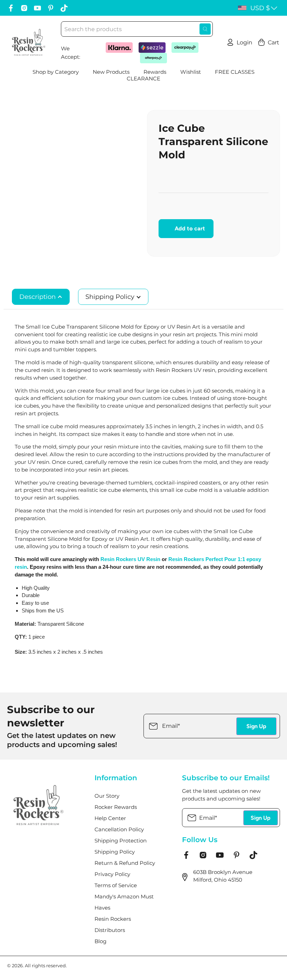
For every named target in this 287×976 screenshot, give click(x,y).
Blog (100, 941)
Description (38, 297)
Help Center (110, 818)
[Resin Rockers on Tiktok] (64, 8)
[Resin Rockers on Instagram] (24, 8)
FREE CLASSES (234, 72)
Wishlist (190, 72)
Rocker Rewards (115, 807)
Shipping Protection (120, 841)
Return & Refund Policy (124, 863)
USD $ (260, 8)
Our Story (106, 796)
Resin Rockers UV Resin (130, 559)
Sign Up (256, 726)
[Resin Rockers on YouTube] (37, 8)
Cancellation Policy (119, 829)
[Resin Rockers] (29, 42)
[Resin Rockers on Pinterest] (51, 8)
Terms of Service (115, 885)
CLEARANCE (143, 79)
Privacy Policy (112, 874)
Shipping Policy (110, 297)
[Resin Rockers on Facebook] (11, 8)
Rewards (155, 72)
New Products (111, 72)
